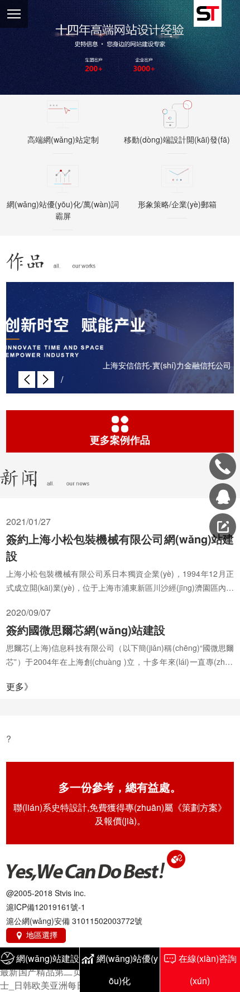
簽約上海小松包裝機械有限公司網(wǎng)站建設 (120, 547)
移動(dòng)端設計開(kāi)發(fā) (177, 139)
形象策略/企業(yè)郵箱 (177, 204)
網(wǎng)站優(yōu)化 (127, 969)
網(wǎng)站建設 (47, 958)
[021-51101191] (222, 466)
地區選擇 (36, 934)
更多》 (19, 686)
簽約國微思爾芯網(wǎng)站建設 (85, 629)
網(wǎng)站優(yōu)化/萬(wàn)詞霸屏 (63, 209)
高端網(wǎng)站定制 (63, 139)
